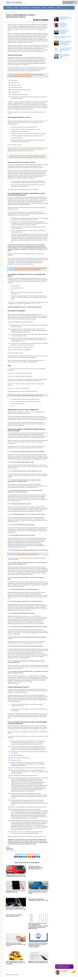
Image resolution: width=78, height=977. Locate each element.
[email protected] (36, 303)
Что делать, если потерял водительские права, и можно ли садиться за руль (66, 49)
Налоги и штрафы (36, 7)
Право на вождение (14, 2)
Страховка (9, 7)
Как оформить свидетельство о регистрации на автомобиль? (64, 25)
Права (43, 7)
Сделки (16, 7)
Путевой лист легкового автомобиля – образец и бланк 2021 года (63, 37)
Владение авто (51, 7)
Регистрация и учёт (24, 7)
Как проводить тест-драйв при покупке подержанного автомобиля (64, 31)
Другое (58, 7)
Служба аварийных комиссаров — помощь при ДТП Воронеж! (66, 18)
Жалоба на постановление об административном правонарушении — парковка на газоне (66, 43)
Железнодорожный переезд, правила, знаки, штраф (65, 55)
